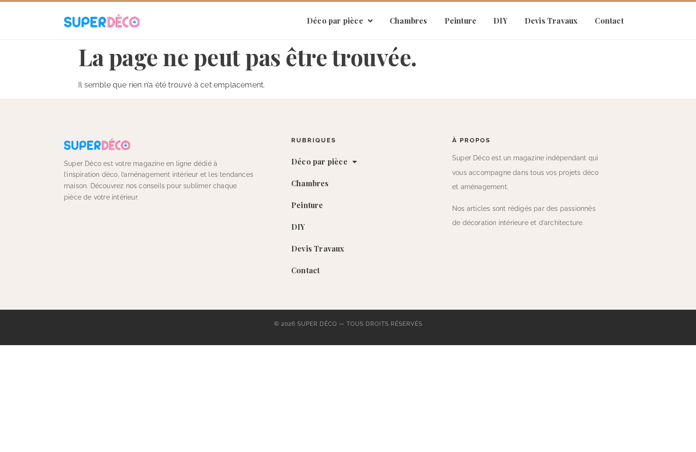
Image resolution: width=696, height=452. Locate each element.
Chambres (409, 21)
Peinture (461, 21)
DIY (500, 21)
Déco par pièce (335, 21)
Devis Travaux (551, 21)
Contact (609, 21)
